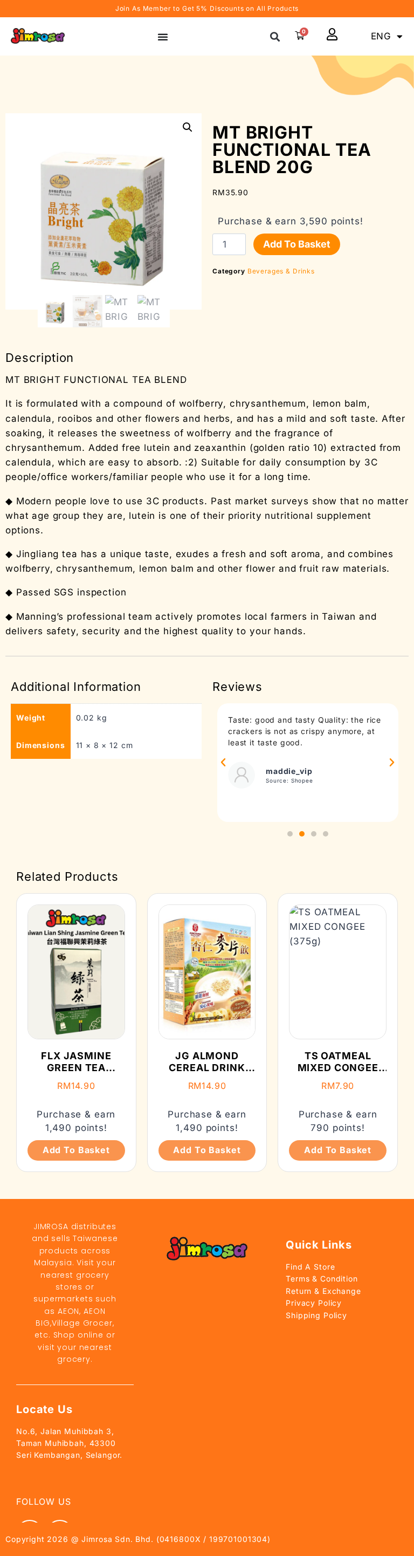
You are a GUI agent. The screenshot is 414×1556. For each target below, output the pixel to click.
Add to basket (296, 244)
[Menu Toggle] (162, 36)
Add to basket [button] (76, 1149)
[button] (275, 36)
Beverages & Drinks (281, 271)
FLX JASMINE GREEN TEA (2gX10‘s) (76, 1067)
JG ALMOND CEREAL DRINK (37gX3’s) (207, 1067)
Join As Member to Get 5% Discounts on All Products (207, 8)
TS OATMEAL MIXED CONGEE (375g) (338, 1067)
